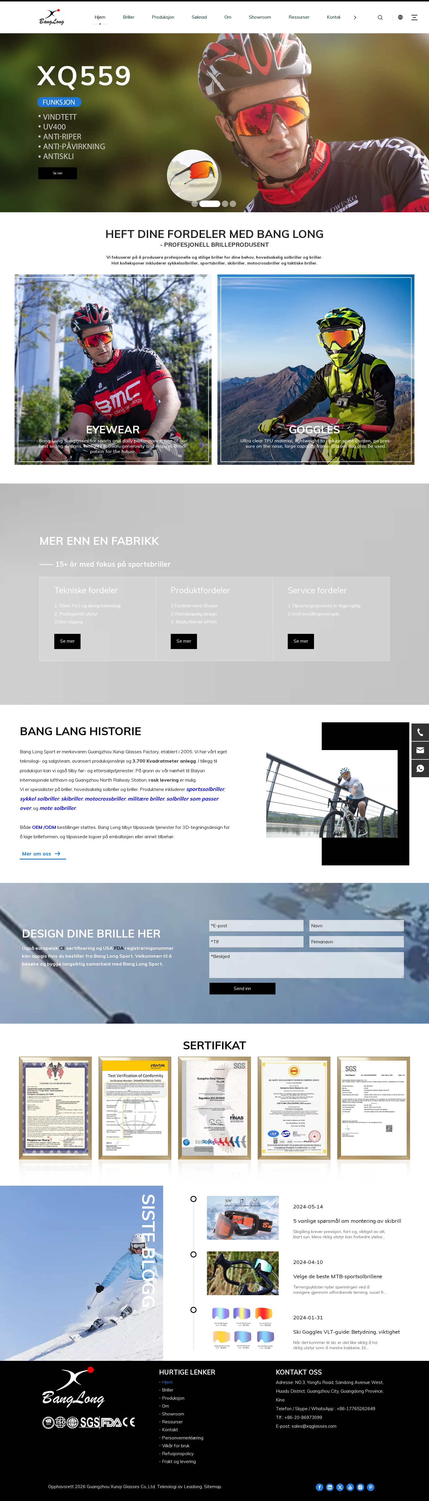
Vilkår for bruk (175, 1445)
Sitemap (212, 1486)
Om (227, 17)
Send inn (242, 988)
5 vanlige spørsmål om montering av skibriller (349, 1221)
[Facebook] (319, 1487)
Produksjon (163, 17)
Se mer (281, 195)
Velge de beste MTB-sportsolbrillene (337, 1276)
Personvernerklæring (182, 1438)
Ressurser (299, 17)
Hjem (100, 17)
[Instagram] (360, 1487)
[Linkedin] (330, 1487)
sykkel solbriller (39, 798)
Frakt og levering (179, 1461)
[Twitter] (340, 1487)
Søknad (199, 17)
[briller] (315, 369)
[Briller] (113, 369)
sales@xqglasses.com (314, 1426)
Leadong (193, 1486)
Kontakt (335, 17)
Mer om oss (36, 853)
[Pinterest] (370, 1487)
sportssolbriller (205, 789)
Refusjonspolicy (178, 1453)
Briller (128, 17)
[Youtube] (350, 1487)
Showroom (260, 17)
